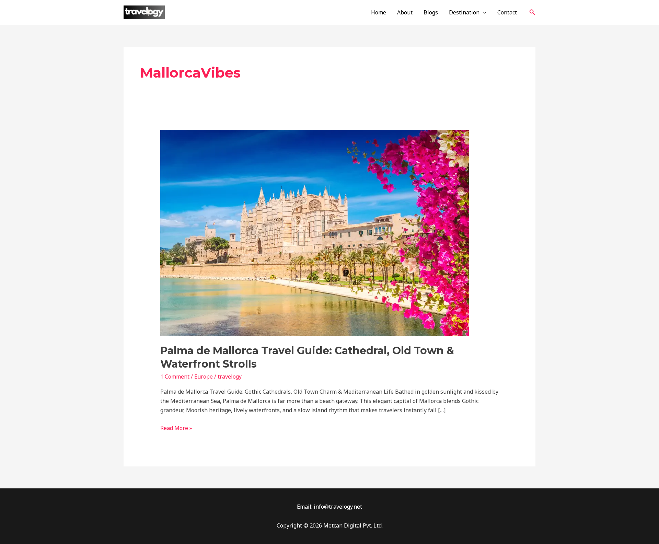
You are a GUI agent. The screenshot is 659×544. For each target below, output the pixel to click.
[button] (532, 12)
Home (378, 12)
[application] (482, 12)
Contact (507, 12)
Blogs (431, 12)
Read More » (176, 428)
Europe (203, 376)
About (405, 12)
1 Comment (174, 376)
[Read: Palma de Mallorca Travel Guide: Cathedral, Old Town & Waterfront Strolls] (314, 232)
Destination (464, 12)
